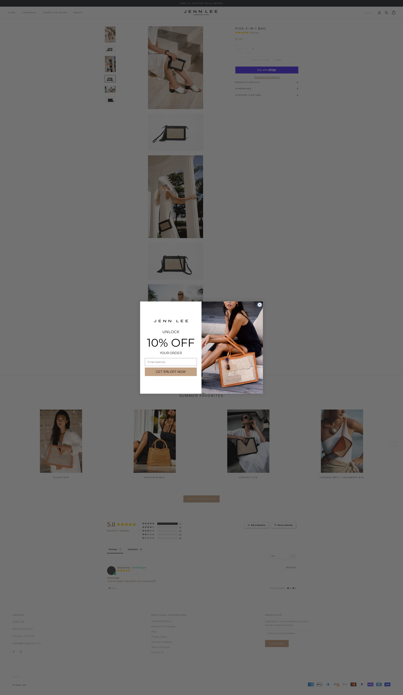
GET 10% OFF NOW (171, 372)
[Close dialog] (260, 305)
